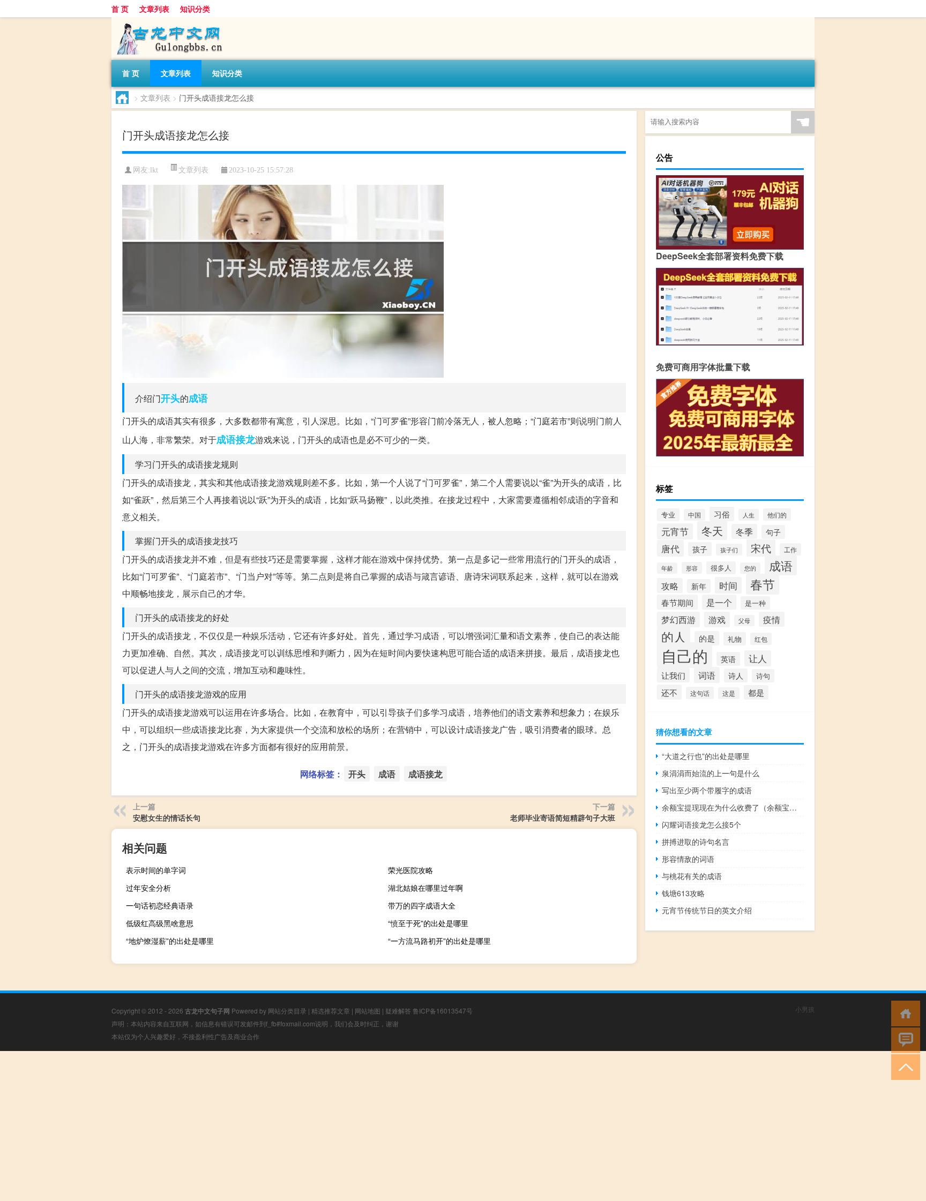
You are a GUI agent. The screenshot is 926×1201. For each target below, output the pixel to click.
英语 (728, 659)
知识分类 (195, 8)
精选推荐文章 (330, 1010)
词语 (706, 675)
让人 (758, 658)
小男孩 (805, 1009)
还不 (669, 692)
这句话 (700, 692)
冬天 (712, 530)
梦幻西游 (678, 619)
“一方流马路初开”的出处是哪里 (439, 940)
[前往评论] (903, 1039)
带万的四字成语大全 (421, 905)
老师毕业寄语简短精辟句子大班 (562, 817)
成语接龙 (235, 439)
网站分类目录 (287, 1010)
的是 (707, 638)
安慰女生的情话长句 (166, 817)
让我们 (673, 675)
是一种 (755, 603)
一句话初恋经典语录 (159, 905)
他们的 (777, 514)
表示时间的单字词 (156, 870)
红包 (761, 638)
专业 (668, 515)
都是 (756, 692)
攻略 (669, 585)
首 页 (120, 8)
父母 (744, 621)
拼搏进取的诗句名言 (695, 841)
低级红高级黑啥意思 (159, 923)
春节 (762, 584)
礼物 (735, 639)
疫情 (771, 619)
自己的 (684, 655)
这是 (728, 693)
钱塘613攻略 (683, 893)
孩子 (699, 549)
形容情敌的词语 (688, 858)
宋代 (761, 548)
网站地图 (367, 1010)
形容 (692, 568)
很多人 (721, 568)
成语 (198, 398)
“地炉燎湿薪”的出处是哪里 (170, 940)
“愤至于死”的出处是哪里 (428, 923)
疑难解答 (398, 1010)
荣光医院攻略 (410, 870)
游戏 (717, 619)
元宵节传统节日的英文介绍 (707, 910)
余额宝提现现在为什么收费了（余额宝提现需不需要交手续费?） (733, 807)
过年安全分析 (148, 887)
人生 (749, 515)
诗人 (735, 675)
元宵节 (675, 531)
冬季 (744, 531)
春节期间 (677, 602)
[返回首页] (903, 1013)
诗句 (763, 676)
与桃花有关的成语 (692, 875)
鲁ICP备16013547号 (443, 1010)
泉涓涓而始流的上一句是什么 (710, 773)
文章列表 (154, 8)
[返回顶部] (903, 1066)
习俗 (722, 514)
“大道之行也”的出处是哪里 (706, 755)
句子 (773, 532)
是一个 (719, 602)
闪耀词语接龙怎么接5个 (701, 824)
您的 (750, 568)
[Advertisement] (321, 1126)
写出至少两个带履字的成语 (707, 790)
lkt (154, 170)
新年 (698, 586)
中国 (694, 515)
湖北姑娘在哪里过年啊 (425, 887)
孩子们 (729, 549)
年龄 (667, 568)
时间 (728, 585)
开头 (170, 398)
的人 (673, 636)
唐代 (670, 548)
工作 (790, 549)
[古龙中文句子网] (167, 21)
